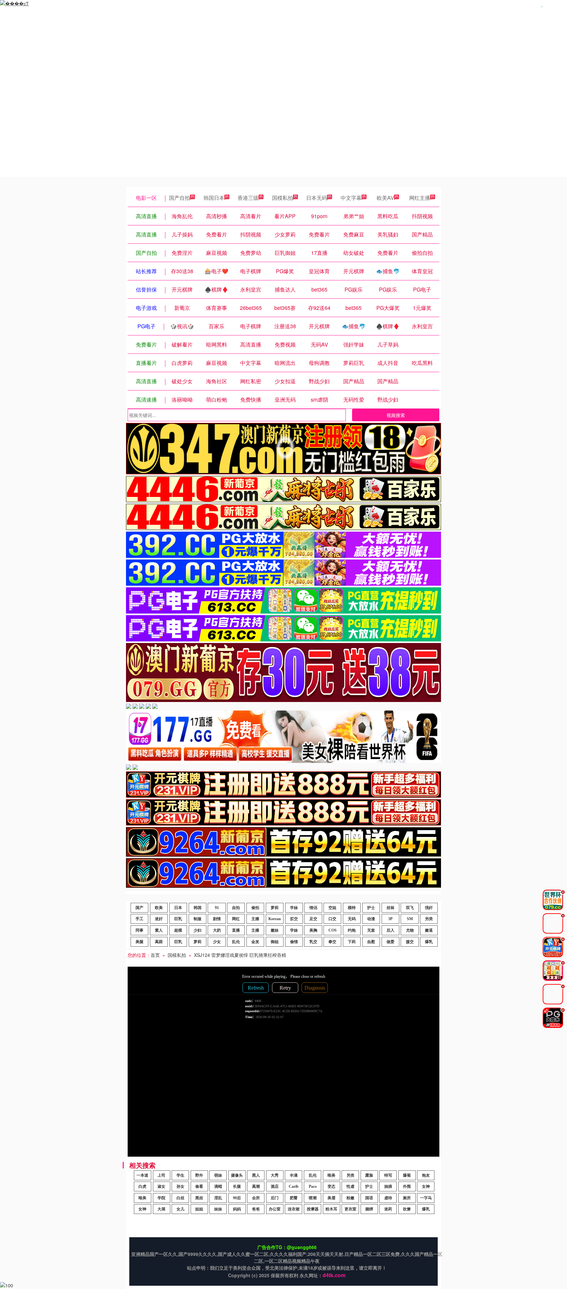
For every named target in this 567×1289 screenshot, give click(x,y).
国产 (139, 907)
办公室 (275, 1209)
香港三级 (248, 197)
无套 (371, 930)
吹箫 (407, 1209)
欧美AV (385, 197)
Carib (294, 1186)
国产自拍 (179, 197)
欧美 (159, 907)
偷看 (199, 1186)
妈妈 (237, 1209)
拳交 (332, 941)
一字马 (426, 1198)
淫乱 (218, 1198)
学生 (180, 1175)
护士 (371, 907)
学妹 (294, 907)
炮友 (426, 1175)
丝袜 (390, 907)
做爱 (390, 941)
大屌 (161, 1209)
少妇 (197, 930)
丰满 (294, 1175)
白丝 (180, 1198)
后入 (390, 930)
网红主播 (419, 197)
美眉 (331, 1198)
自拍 (236, 907)
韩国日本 (213, 197)
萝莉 (275, 907)
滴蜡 (218, 1186)
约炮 (352, 930)
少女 (217, 941)
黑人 (256, 1175)
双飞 (410, 907)
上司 (161, 1175)
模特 (352, 907)
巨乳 (178, 919)
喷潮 (313, 1198)
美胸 (313, 930)
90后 (237, 1198)
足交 (313, 919)
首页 (155, 955)
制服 (197, 919)
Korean (274, 919)
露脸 (369, 1175)
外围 (407, 1186)
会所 (256, 1198)
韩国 (197, 907)
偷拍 (255, 907)
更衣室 (350, 1209)
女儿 (180, 1209)
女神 (426, 1186)
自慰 (371, 941)
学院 (161, 1198)
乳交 (313, 941)
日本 (178, 907)
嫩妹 (275, 930)
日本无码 (316, 197)
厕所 (407, 1198)
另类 (429, 919)
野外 (199, 1175)
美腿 (139, 941)
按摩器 (313, 1209)
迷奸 (159, 919)
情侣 (313, 907)
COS (332, 930)
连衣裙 (294, 1209)
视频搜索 (396, 415)
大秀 (275, 1175)
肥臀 (294, 1198)
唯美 (331, 1175)
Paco (313, 1186)
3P (390, 919)
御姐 (275, 941)
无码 (352, 919)
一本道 (142, 1175)
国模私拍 (282, 197)
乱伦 (236, 941)
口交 (332, 919)
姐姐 (199, 1209)
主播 (255, 919)
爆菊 (407, 1175)
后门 (275, 1198)
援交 (410, 941)
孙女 (180, 1186)
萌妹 (218, 1175)
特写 (388, 1175)
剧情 (217, 919)
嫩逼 (429, 930)
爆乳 (429, 941)
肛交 (294, 919)
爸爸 (256, 1209)
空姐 (332, 907)
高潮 (256, 1186)
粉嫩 (350, 1198)
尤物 (410, 930)
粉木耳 (331, 1209)
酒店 (275, 1186)
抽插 (388, 1186)
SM (410, 919)
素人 (159, 930)
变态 (331, 1186)
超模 (178, 930)
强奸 (429, 907)
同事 (139, 930)
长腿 (237, 1186)
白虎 (142, 1186)
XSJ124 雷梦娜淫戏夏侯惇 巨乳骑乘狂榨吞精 (240, 955)
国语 (369, 1198)
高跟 (159, 941)
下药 (352, 941)
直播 (236, 930)
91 (217, 907)
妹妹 (218, 1209)
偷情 (294, 941)
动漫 (371, 919)
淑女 (161, 1186)
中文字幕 (351, 197)
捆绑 (369, 1209)
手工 (139, 919)
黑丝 (199, 1198)
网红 (236, 919)
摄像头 (237, 1175)
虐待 (388, 1198)
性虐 (350, 1186)
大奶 (217, 930)
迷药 (388, 1209)
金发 (255, 941)
